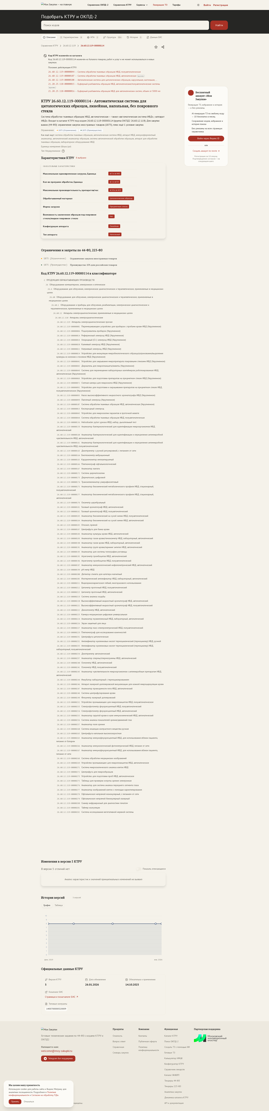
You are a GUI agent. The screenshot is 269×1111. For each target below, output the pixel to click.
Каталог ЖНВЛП (171, 1075)
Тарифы (176, 4)
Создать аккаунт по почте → (206, 150)
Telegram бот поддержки (60, 1058)
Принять (15, 1101)
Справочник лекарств (174, 1069)
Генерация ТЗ (160, 4)
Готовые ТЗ (169, 1052)
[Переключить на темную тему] (198, 5)
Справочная (118, 1047)
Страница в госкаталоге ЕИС (60, 996)
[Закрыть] (223, 91)
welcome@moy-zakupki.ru (56, 1051)
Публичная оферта (148, 1041)
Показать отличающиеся (154, 868)
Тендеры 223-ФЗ (172, 1086)
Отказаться (29, 1101)
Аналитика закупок (173, 1091)
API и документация (174, 1103)
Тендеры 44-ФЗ (172, 1080)
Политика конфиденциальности (149, 1049)
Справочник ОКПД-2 (97, 4)
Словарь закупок (121, 1052)
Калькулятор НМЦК (173, 1058)
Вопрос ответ (119, 1041)
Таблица (59, 905)
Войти (207, 5)
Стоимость (117, 1035)
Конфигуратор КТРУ (174, 1063)
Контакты (143, 1035)
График (47, 905)
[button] (100, 105)
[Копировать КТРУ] (163, 106)
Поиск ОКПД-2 (171, 1041)
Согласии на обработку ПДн (44, 1095)
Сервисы (140, 4)
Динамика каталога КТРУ (176, 1097)
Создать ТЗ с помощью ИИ (177, 1047)
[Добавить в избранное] (156, 47)
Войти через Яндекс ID (208, 138)
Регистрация (220, 5)
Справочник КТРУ (122, 4)
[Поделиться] (163, 47)
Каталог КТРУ (170, 1035)
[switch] (139, 868)
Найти (219, 25)
